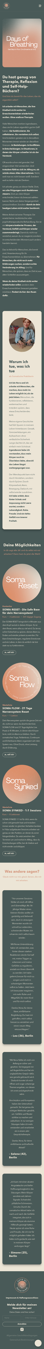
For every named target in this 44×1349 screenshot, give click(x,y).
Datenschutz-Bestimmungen (22, 1340)
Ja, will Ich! (9, 652)
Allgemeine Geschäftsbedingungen (22, 1336)
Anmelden (22, 1324)
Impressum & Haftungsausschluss (22, 1298)
